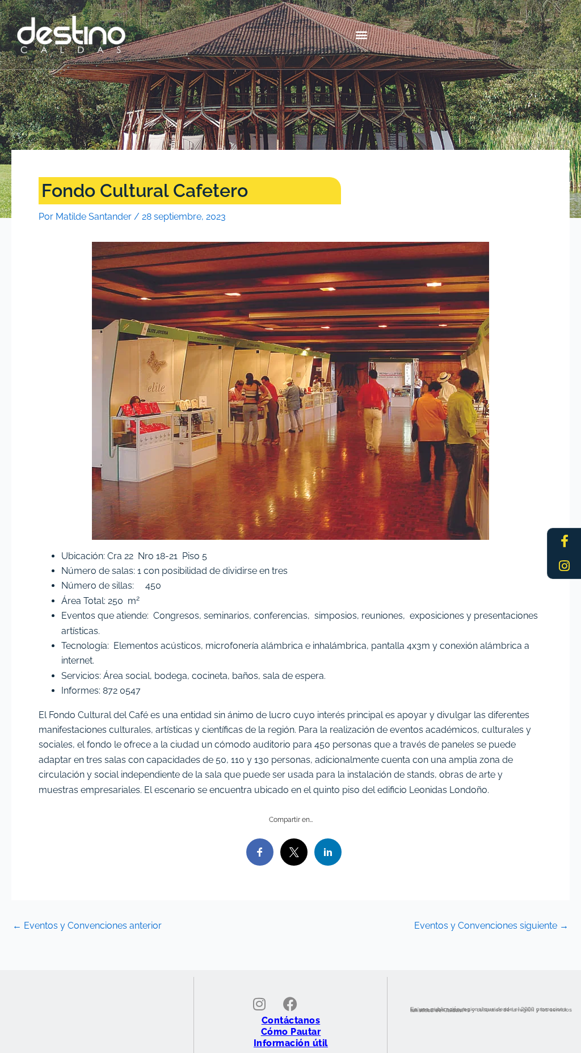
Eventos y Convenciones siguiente (491, 925)
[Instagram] (564, 565)
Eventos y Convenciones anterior (87, 925)
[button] (361, 35)
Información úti (289, 1043)
